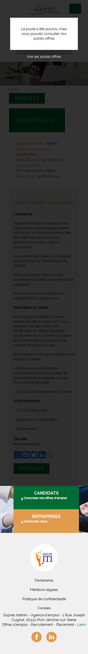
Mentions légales (44, 590)
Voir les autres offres (44, 56)
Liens (81, 624)
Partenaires (44, 580)
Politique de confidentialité (44, 599)
